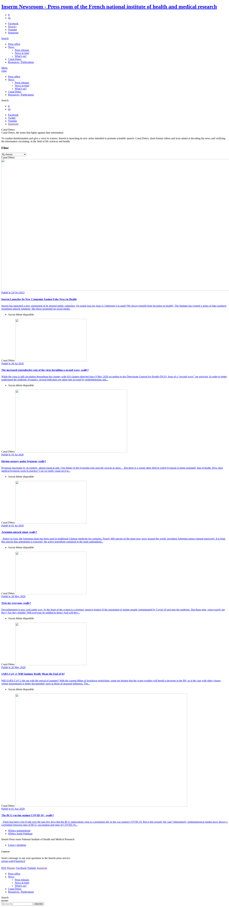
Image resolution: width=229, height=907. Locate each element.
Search (5, 38)
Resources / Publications (21, 62)
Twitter (12, 117)
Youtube (12, 29)
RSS (3, 868)
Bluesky (12, 26)
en (9, 17)
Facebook (13, 23)
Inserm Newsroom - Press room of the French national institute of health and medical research (109, 7)
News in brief (22, 53)
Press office (14, 44)
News (11, 47)
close (4, 70)
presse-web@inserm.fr (13, 861)
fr (9, 14)
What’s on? (21, 56)
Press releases (22, 50)
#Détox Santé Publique (20, 833)
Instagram (13, 32)
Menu (4, 67)
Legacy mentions (17, 845)
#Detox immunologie (19, 830)
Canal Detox (14, 59)
